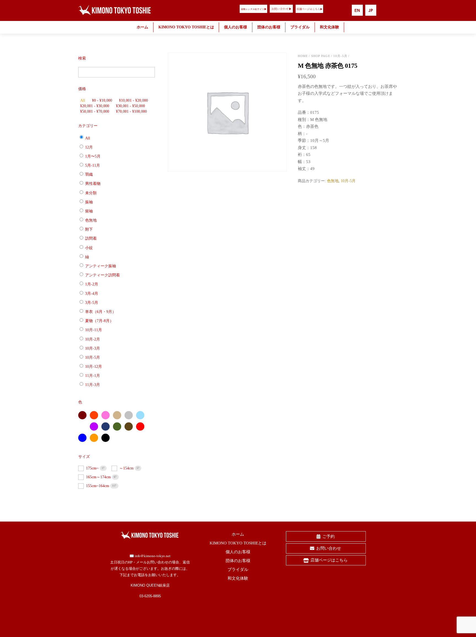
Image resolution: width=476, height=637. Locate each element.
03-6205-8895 (150, 596)
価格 (82, 89)
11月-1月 (92, 376)
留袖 (89, 211)
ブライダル (300, 27)
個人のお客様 (235, 27)
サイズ (84, 457)
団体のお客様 (268, 27)
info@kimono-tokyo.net (153, 555)
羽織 (89, 174)
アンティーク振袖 (100, 266)
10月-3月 (92, 348)
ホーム (142, 27)
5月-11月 (92, 165)
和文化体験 (329, 27)
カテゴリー (88, 126)
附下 (89, 229)
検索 (82, 58)
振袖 (89, 202)
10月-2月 (92, 339)
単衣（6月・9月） (100, 312)
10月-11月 (93, 330)
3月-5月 (91, 303)
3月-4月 (91, 293)
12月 (89, 147)
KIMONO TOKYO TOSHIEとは (186, 27)
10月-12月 (93, 367)
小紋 (89, 247)
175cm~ (93, 468)
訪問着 (91, 238)
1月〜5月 (93, 156)
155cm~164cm (98, 486)
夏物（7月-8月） (99, 321)
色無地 (333, 181)
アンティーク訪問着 (102, 275)
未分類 (91, 193)
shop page (320, 56)
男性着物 (93, 184)
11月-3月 (92, 385)
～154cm (127, 468)
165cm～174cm (99, 477)
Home (303, 56)
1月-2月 (91, 284)
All (82, 100)
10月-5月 (340, 56)
